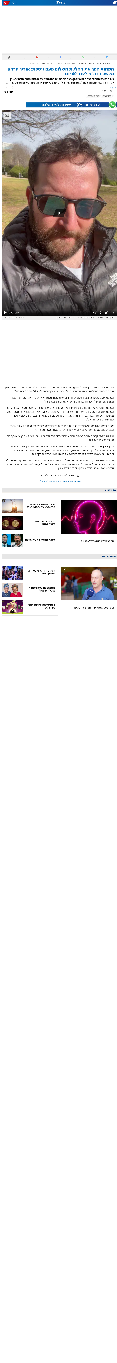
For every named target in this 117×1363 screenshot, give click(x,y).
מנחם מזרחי (91, 96)
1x (110, 312)
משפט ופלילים (99, 64)
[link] (87, 523)
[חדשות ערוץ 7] (58, 2)
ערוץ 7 (109, 64)
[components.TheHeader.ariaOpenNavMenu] (98, 2)
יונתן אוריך (105, 96)
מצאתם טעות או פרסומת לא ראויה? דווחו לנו (57, 481)
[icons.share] (4, 3)
